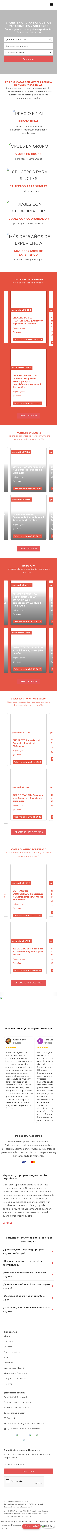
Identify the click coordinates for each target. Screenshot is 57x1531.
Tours (6, 1357)
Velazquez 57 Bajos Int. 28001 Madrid (25, 1423)
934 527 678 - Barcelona (19, 1402)
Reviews (8, 1384)
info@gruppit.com (16, 1413)
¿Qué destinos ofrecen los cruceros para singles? (26, 1286)
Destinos (8, 1362)
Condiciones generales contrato (16, 1501)
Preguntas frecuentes (15, 1378)
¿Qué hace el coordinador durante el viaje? (24, 1298)
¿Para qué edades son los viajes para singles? (24, 1274)
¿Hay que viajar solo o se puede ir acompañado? (22, 1263)
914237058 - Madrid (17, 1397)
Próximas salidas (12, 1352)
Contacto (11, 1418)
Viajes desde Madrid (14, 1368)
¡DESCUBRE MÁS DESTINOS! (28, 832)
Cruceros (8, 1341)
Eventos (8, 1346)
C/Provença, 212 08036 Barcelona (24, 1428)
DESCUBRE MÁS (28, 415)
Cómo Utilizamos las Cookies (15, 1504)
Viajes (7, 1336)
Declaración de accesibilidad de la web (18, 1507)
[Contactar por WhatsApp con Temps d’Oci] (48, 1526)
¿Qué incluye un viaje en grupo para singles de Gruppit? (23, 1251)
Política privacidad (36, 1504)
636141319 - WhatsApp (18, 1407)
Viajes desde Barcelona (15, 1373)
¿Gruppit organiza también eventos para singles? (26, 1309)
